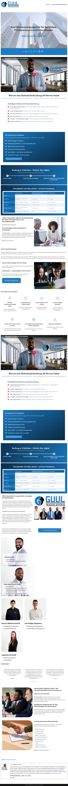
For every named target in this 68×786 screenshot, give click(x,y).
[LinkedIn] (13, 777)
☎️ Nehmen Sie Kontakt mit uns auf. (9, 759)
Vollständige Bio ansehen (56, 773)
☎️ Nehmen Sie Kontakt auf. (7, 240)
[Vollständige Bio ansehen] (62, 773)
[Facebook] (10, 777)
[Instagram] (12, 777)
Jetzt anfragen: (59, 4)
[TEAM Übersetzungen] (10, 4)
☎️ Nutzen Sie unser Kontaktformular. (41, 750)
